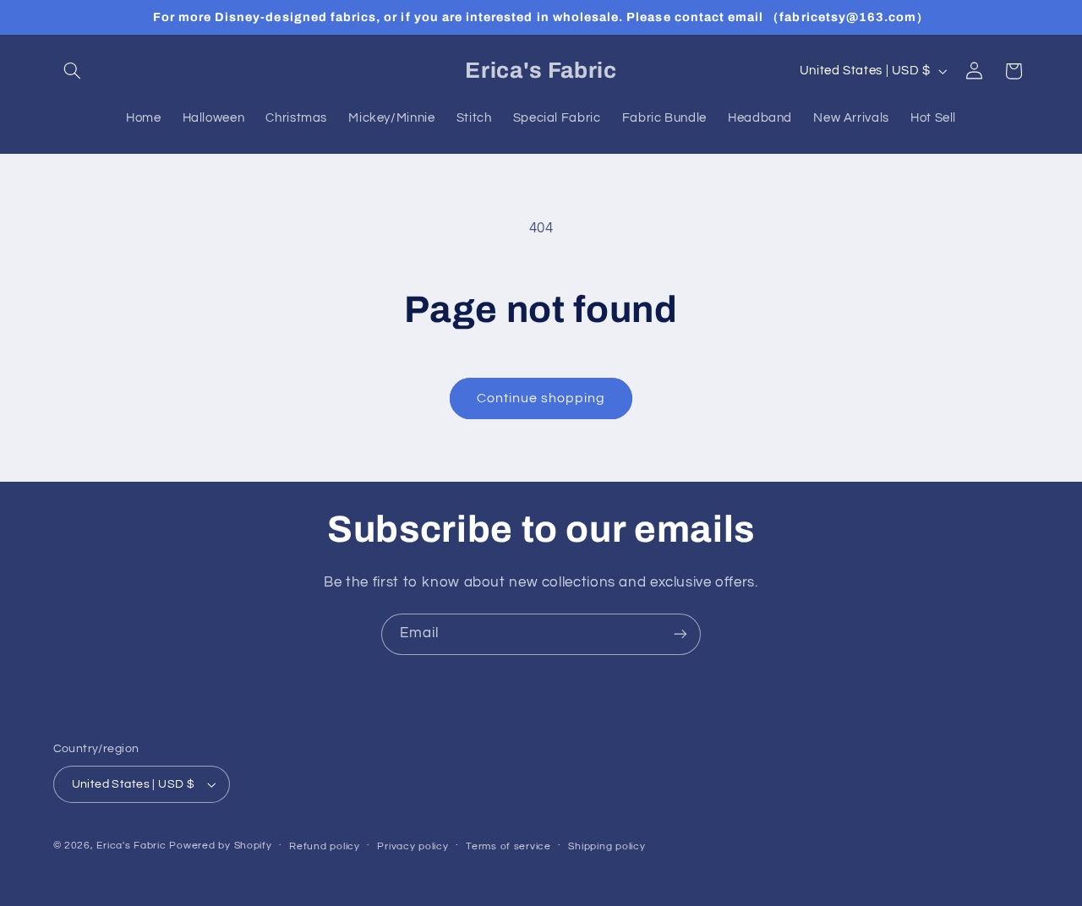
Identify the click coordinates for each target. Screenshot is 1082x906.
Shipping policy (606, 846)
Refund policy (324, 846)
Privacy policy (412, 846)
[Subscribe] (680, 634)
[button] (72, 71)
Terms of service (508, 846)
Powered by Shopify (220, 845)
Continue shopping (541, 398)
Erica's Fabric (131, 845)
